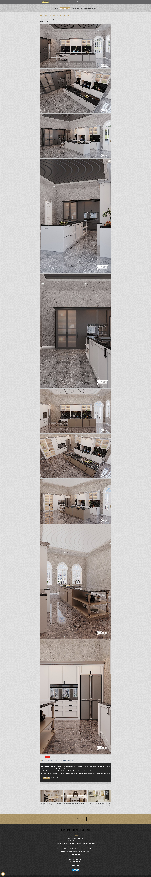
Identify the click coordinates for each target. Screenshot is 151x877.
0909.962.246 (47, 777)
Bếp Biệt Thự (44, 760)
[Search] (110, 2)
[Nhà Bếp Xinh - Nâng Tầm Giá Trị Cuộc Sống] (45, 2)
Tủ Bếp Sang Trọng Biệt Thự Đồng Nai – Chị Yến (51, 803)
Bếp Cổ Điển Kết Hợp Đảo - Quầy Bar (67, 760)
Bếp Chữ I (50, 760)
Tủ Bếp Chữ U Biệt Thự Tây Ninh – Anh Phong (74, 803)
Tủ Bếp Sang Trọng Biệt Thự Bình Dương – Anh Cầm (99, 804)
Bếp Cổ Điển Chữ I (56, 760)
